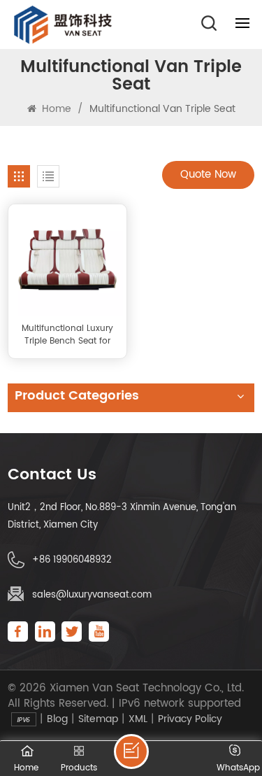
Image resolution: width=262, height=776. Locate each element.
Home (55, 109)
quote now (208, 174)
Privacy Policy (190, 719)
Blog (57, 719)
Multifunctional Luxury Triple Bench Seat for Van (67, 335)
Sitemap (98, 719)
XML (138, 719)
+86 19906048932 (72, 560)
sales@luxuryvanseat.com (92, 595)
